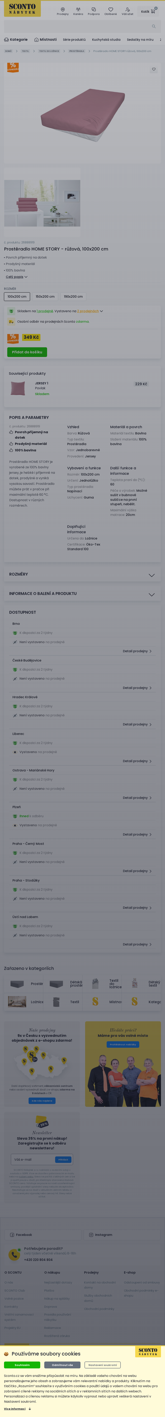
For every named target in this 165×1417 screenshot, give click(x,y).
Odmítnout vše (62, 1365)
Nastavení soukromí (103, 1365)
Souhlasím (22, 1365)
